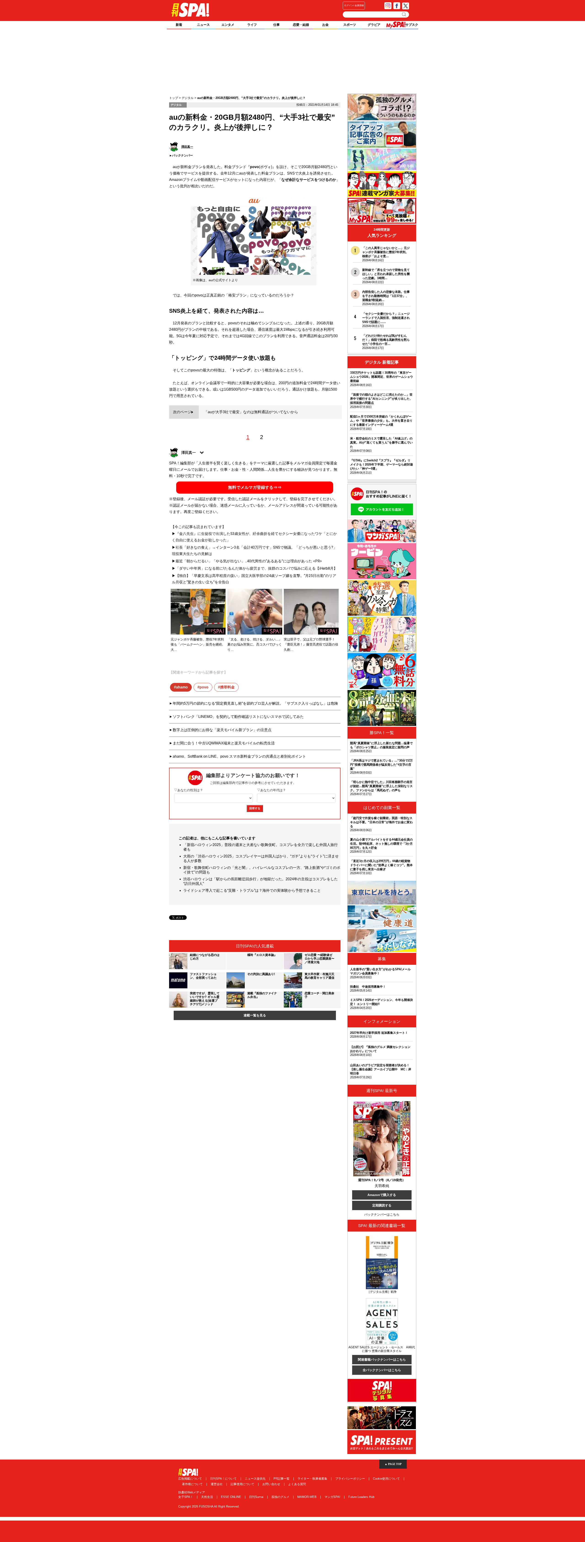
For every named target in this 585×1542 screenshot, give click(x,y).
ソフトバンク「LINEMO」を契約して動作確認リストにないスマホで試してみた (238, 717)
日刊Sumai (256, 1497)
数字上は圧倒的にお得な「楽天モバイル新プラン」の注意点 (222, 730)
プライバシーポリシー (350, 1478)
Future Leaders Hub (361, 1497)
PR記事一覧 (282, 1478)
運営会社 (217, 1484)
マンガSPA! (332, 1497)
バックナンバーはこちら (381, 1214)
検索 (404, 14)
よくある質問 (297, 1484)
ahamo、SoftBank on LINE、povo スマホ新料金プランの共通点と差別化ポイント (239, 756)
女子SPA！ (186, 1497)
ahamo (182, 687)
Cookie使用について (387, 1478)
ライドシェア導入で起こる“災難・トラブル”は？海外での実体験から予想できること (252, 890)
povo (203, 687)
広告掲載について (190, 1478)
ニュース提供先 (255, 1478)
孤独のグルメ (280, 1497)
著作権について (193, 1484)
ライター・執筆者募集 (313, 1478)
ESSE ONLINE (231, 1497)
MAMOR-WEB (307, 1497)
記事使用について (243, 1484)
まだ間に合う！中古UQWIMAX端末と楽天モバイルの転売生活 (224, 743)
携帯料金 (227, 687)
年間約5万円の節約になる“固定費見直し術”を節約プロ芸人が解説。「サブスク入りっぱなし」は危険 (255, 703)
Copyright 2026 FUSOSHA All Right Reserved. (208, 1506)
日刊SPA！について (224, 1478)
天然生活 (207, 1497)
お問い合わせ (271, 1484)
